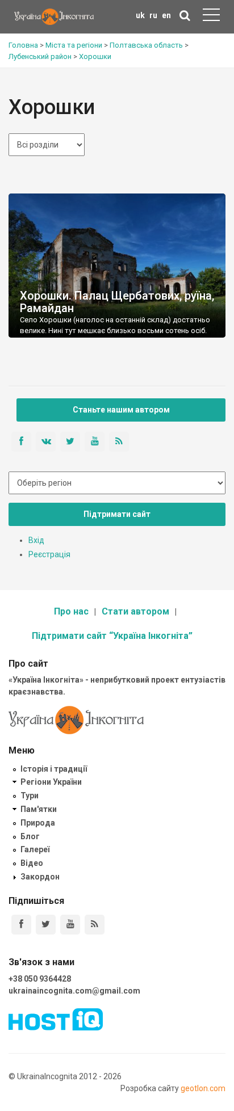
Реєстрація (49, 554)
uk (140, 15)
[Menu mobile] (211, 17)
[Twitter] (46, 925)
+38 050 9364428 (40, 978)
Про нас (71, 611)
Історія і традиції (53, 768)
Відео (31, 863)
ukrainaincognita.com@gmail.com (74, 990)
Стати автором (135, 611)
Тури (29, 795)
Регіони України (51, 781)
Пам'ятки (38, 809)
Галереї (34, 849)
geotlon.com (203, 1088)
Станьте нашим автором (121, 409)
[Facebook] (21, 925)
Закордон (40, 876)
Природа (37, 822)
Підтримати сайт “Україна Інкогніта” (112, 635)
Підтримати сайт (117, 514)
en (166, 15)
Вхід (36, 540)
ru (153, 15)
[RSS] (95, 925)
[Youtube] (70, 925)
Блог (30, 836)
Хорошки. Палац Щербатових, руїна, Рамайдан (117, 302)
